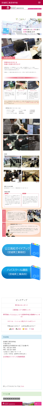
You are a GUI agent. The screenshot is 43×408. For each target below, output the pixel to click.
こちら (22, 386)
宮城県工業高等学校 (10, 2)
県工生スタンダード (21, 305)
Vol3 (26, 329)
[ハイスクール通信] (22, 272)
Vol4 (32, 329)
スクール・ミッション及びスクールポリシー (22, 321)
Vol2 (19, 329)
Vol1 (13, 329)
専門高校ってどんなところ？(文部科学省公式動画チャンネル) (21, 315)
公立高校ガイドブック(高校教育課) (14, 357)
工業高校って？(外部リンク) (21, 310)
